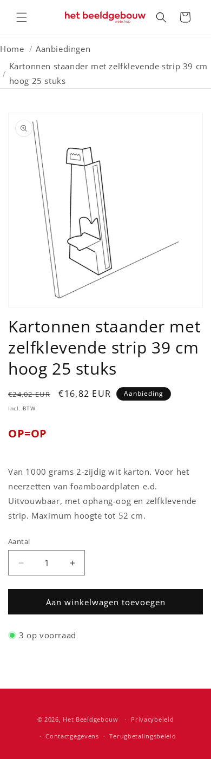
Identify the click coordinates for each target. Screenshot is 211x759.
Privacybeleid (152, 719)
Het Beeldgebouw (90, 719)
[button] (22, 17)
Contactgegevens (72, 736)
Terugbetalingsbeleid (142, 736)
